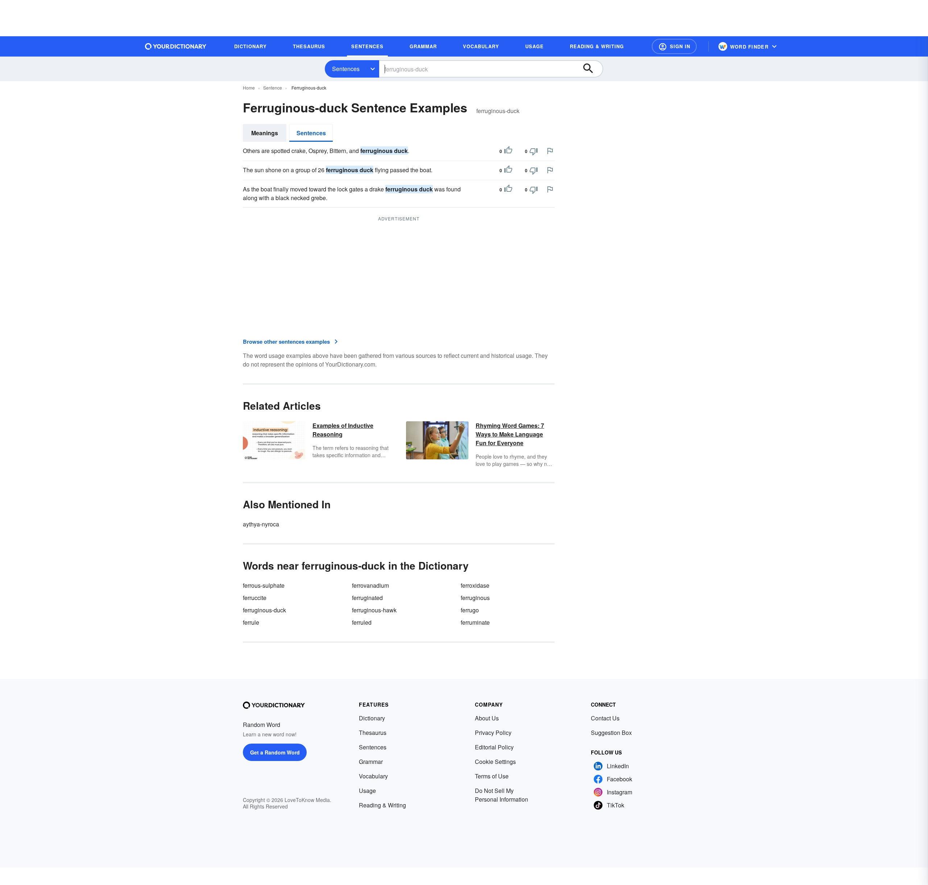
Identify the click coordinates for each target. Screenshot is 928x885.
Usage (367, 790)
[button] (674, 46)
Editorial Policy (494, 747)
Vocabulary (373, 776)
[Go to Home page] (176, 46)
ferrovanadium (370, 585)
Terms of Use (492, 776)
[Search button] (591, 69)
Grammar (371, 761)
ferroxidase (475, 585)
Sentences (346, 69)
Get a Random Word (275, 752)
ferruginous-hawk (374, 610)
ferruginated (367, 598)
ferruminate (475, 622)
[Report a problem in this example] (550, 150)
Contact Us (605, 718)
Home (249, 87)
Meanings (264, 133)
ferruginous (475, 598)
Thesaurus (372, 732)
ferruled (362, 622)
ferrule (251, 622)
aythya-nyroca (261, 524)
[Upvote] (508, 151)
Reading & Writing (382, 805)
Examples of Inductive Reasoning (342, 429)
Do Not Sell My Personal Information (501, 794)
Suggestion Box (611, 732)
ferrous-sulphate (264, 585)
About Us (487, 718)
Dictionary (372, 718)
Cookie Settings (495, 761)
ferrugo (470, 610)
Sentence (272, 87)
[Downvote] (533, 151)
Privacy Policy (493, 732)
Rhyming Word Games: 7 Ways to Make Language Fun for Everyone (510, 434)
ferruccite (254, 598)
